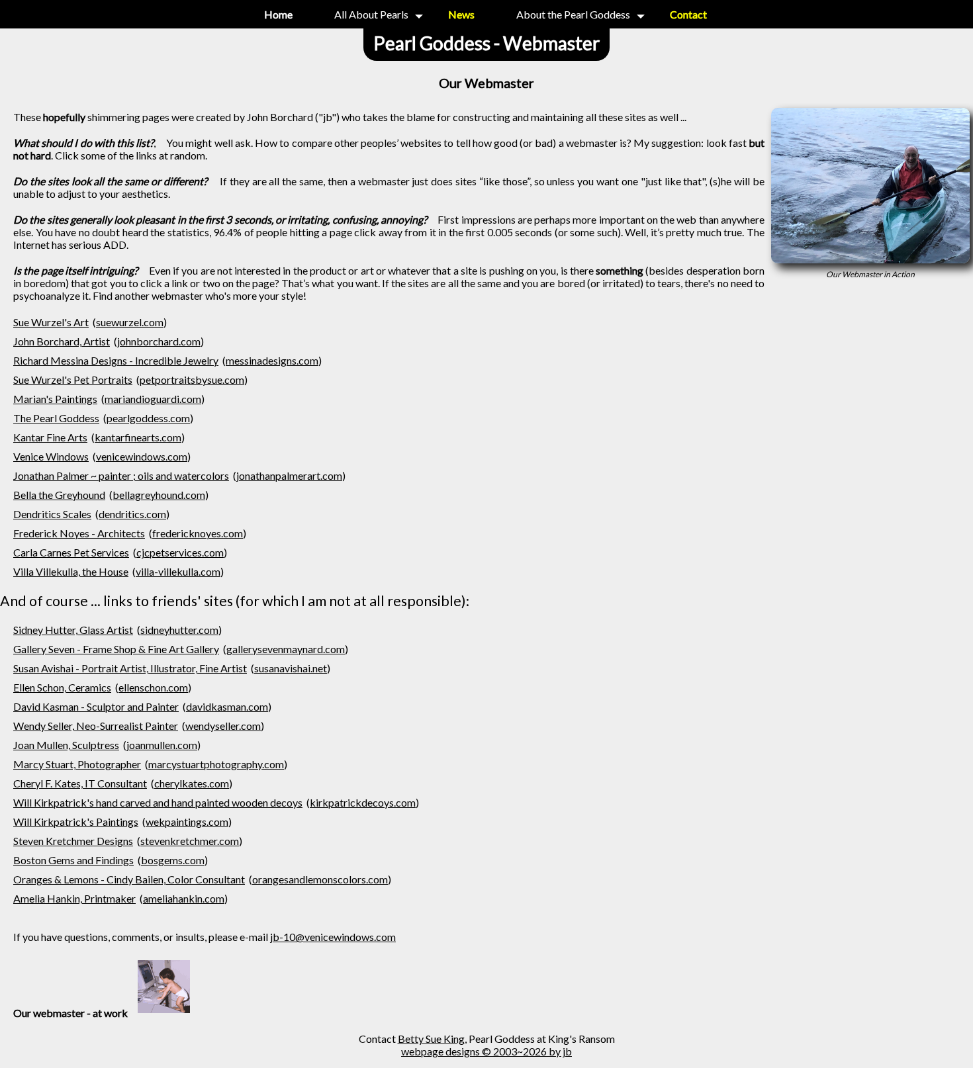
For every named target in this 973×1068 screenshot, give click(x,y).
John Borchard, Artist (61, 341)
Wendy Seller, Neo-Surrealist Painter (95, 725)
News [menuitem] (461, 14)
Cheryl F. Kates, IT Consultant (80, 783)
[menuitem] (278, 14)
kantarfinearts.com (138, 437)
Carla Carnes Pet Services (71, 552)
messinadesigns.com (272, 360)
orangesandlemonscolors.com (320, 879)
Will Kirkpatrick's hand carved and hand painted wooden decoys (157, 802)
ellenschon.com (153, 687)
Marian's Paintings (55, 398)
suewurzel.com (129, 322)
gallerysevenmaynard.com (285, 649)
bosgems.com (173, 860)
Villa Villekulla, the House (70, 571)
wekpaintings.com (187, 821)
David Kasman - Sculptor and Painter (96, 706)
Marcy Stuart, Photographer (77, 764)
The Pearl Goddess (56, 418)
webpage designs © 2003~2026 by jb (486, 1051)
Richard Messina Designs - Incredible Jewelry (115, 360)
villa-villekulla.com (178, 571)
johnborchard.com (159, 341)
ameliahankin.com (183, 898)
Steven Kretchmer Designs (73, 840)
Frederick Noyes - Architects (79, 533)
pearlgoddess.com (148, 418)
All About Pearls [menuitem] (371, 14)
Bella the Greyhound (59, 494)
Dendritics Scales (52, 514)
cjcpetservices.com (180, 552)
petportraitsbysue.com (192, 379)
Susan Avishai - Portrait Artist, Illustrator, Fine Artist (130, 668)
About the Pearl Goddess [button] (573, 14)
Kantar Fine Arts (50, 437)
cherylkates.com (191, 783)
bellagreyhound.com (159, 494)
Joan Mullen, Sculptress (66, 744)
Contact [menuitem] (688, 14)
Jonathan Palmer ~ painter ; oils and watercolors (121, 475)
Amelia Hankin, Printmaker (74, 898)
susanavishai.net (290, 668)
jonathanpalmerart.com (289, 475)
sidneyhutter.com (179, 629)
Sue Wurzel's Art (51, 322)
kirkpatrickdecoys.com (363, 802)
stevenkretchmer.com (189, 840)
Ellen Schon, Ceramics (62, 687)
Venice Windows (51, 456)
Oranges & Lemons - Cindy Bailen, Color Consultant (129, 879)
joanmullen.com (161, 744)
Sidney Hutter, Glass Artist (73, 629)
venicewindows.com (141, 456)
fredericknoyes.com (197, 533)
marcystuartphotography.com (216, 764)
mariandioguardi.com (153, 398)
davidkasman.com (227, 706)
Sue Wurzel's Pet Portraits (72, 379)
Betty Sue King (431, 1038)
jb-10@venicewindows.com (333, 936)
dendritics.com (132, 514)
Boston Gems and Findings (73, 860)
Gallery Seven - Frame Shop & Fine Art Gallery (116, 649)
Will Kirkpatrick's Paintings (75, 821)
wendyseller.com (223, 725)
